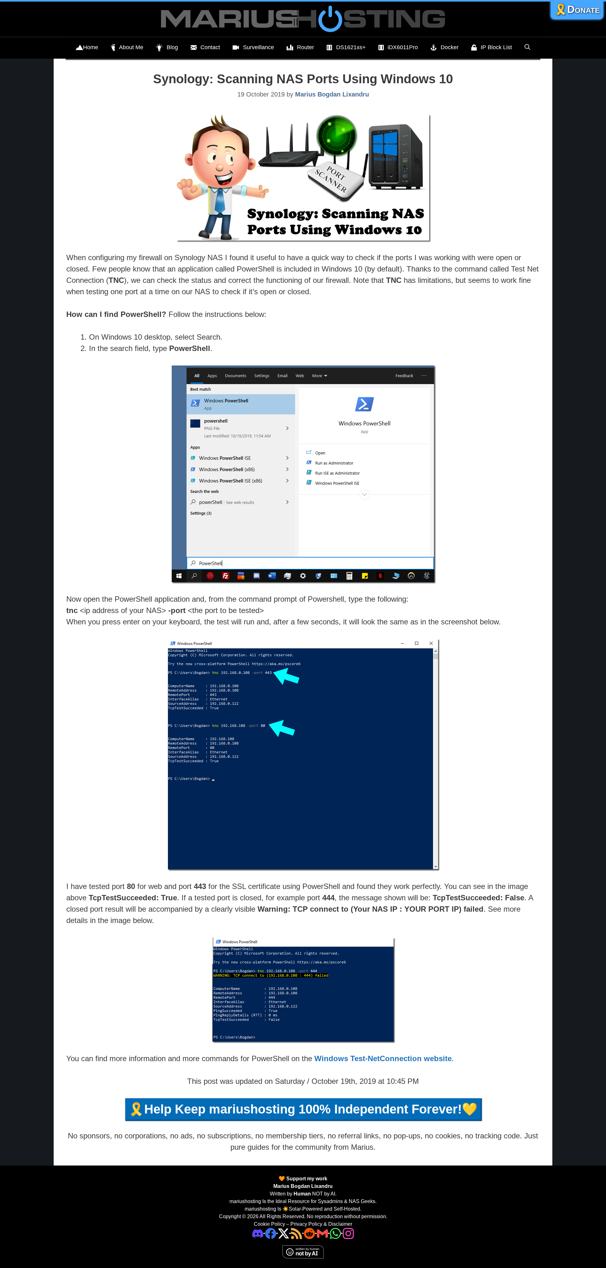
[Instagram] (348, 1233)
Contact (210, 47)
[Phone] (309, 1233)
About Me (131, 47)
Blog (172, 47)
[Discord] (257, 1233)
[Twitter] (283, 1233)
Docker (450, 47)
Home (90, 47)
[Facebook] (270, 1233)
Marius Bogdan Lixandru (303, 1186)
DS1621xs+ (351, 47)
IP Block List (496, 47)
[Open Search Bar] (527, 47)
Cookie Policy (269, 1224)
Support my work (306, 1178)
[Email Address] (322, 1233)
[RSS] (296, 1233)
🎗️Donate (577, 9)
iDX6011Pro (403, 47)
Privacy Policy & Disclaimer (321, 1224)
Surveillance (258, 47)
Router (305, 47)
